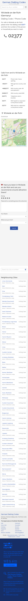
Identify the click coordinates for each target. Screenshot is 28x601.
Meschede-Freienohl (8, 499)
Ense (3, 291)
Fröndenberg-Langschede (9, 322)
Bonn (2, 530)
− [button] (3, 123)
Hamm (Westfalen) (7, 382)
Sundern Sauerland (7, 403)
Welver (4, 342)
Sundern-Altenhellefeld (8, 484)
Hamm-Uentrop (6, 418)
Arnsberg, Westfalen (8, 357)
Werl (3, 286)
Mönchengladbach (19, 532)
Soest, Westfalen (6, 393)
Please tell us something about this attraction (14, 201)
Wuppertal (3, 529)
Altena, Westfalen (7, 479)
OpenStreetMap (23, 145)
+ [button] (3, 121)
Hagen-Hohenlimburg (8, 504)
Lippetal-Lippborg (7, 423)
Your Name (4, 214)
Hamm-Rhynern (6, 337)
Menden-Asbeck (6, 306)
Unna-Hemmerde (7, 281)
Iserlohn (4, 388)
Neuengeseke (6, 489)
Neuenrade (5, 428)
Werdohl (4, 494)
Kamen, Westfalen (7, 372)
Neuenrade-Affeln (7, 448)
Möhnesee (5, 398)
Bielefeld (17, 529)
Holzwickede (5, 377)
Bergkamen (5, 413)
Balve (3, 362)
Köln (2, 523)
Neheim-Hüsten (6, 316)
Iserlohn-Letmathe (7, 459)
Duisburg (3, 527)
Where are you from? (7, 220)
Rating (3, 196)
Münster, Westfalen (5, 532)
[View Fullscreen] (4, 126)
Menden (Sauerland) (8, 301)
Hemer (4, 332)
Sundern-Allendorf (7, 443)
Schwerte (4, 454)
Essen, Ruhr (4, 525)
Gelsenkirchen (18, 530)
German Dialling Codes (14, 2)
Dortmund (17, 523)
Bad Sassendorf (6, 469)
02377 (23, 25)
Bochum (17, 527)
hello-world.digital (10, 565)
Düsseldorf (17, 525)
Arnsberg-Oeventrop (8, 438)
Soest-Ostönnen (6, 311)
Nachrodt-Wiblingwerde (9, 464)
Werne (4, 474)
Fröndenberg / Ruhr (7, 296)
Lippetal (4, 433)
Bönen (4, 327)
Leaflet (18, 145)
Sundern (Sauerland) (8, 408)
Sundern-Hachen (7, 352)
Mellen (4, 367)
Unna (3, 347)
